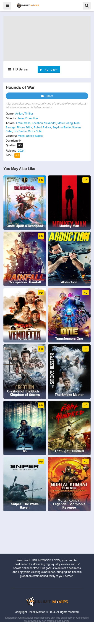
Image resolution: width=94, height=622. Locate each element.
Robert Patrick (42, 127)
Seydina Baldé (61, 127)
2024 (21, 150)
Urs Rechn (20, 131)
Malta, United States (30, 135)
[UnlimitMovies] (27, 5)
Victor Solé (35, 131)
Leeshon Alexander (44, 123)
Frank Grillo (23, 123)
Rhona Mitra (24, 127)
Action (19, 113)
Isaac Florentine (28, 118)
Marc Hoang (65, 123)
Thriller (28, 113)
